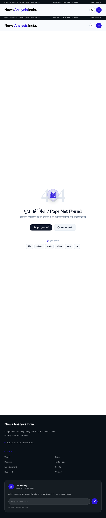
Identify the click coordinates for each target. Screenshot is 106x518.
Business (8, 462)
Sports (58, 467)
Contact (58, 472)
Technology (60, 462)
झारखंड (49, 246)
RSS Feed (95, 2)
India (57, 457)
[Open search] (92, 10)
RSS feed (8, 472)
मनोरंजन (59, 246)
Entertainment (10, 467)
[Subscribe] (95, 501)
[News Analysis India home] (20, 10)
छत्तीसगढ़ (39, 246)
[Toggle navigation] (99, 10)
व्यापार (69, 246)
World (7, 457)
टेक (77, 246)
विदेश (29, 246)
